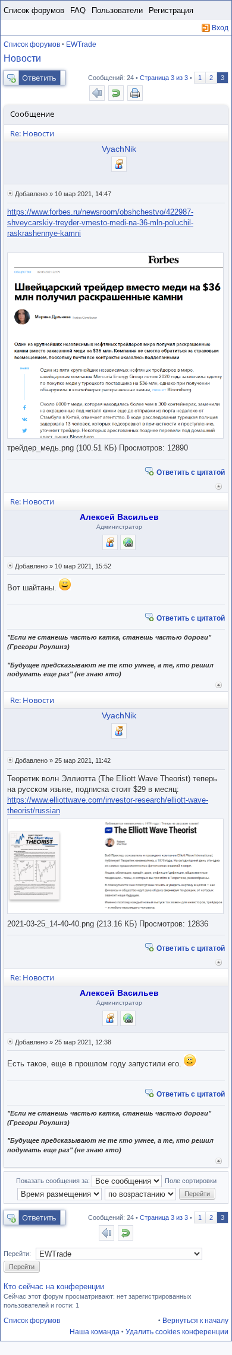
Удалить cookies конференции (177, 1332)
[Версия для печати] (135, 93)
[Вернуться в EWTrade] (116, 93)
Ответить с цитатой (190, 471)
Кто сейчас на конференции (54, 1286)
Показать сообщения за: (54, 1180)
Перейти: (17, 1253)
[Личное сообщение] (119, 164)
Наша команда (95, 1332)
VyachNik (119, 149)
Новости (22, 58)
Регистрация (171, 10)
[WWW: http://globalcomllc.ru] (128, 542)
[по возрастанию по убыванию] (141, 1193)
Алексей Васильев (119, 517)
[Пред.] (97, 93)
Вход (220, 28)
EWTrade (81, 44)
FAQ (78, 10)
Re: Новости (32, 133)
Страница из (164, 77)
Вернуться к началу (218, 486)
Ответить (39, 77)
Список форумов (34, 10)
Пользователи (117, 10)
